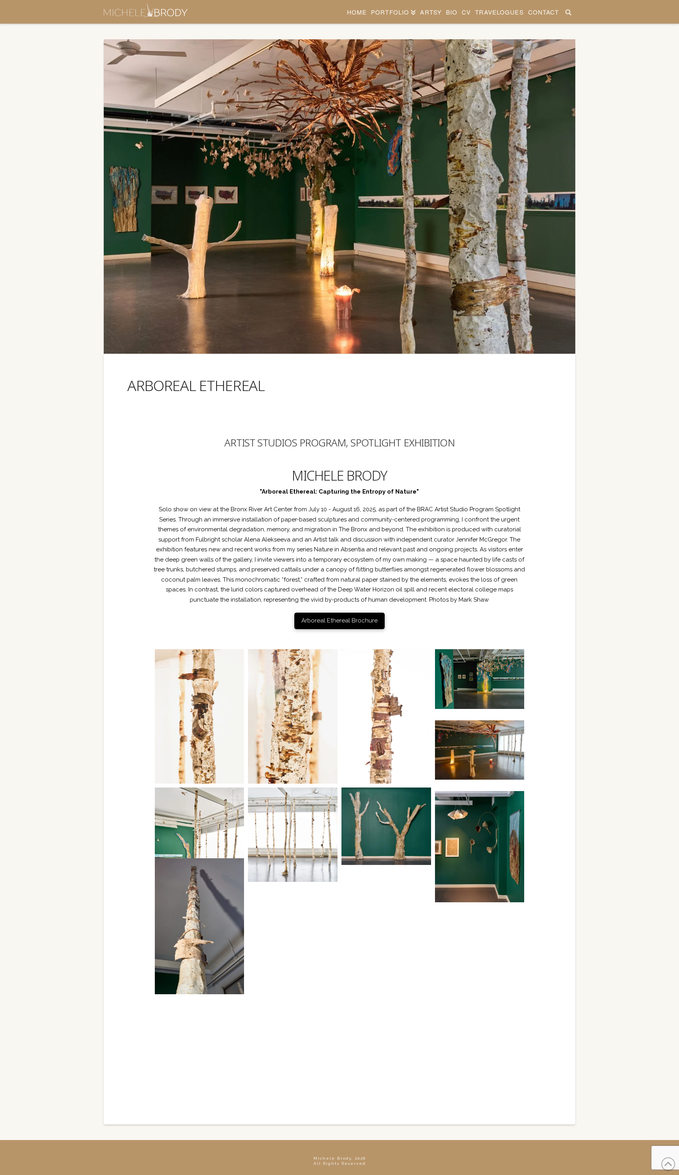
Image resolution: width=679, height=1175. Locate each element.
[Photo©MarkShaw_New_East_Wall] (480, 967)
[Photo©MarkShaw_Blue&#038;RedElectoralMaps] (480, 895)
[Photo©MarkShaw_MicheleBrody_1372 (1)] (386, 826)
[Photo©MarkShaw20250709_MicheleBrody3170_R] (199, 1034)
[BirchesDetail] (480, 1037)
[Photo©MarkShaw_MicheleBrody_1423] (199, 716)
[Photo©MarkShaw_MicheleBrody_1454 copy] (386, 1034)
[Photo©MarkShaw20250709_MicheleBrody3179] (386, 963)
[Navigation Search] (568, 12)
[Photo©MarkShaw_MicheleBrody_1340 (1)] (480, 846)
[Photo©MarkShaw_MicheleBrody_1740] (199, 926)
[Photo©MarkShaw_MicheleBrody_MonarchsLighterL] (480, 679)
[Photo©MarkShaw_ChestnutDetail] (199, 963)
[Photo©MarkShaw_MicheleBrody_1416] (386, 716)
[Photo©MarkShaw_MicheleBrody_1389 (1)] (293, 835)
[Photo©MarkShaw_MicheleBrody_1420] (293, 716)
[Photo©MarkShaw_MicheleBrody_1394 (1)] (199, 855)
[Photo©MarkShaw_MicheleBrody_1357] (293, 1034)
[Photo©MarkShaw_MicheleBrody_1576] (480, 750)
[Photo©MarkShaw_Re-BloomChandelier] (293, 891)
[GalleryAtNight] (386, 891)
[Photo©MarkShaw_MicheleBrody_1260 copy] (293, 963)
